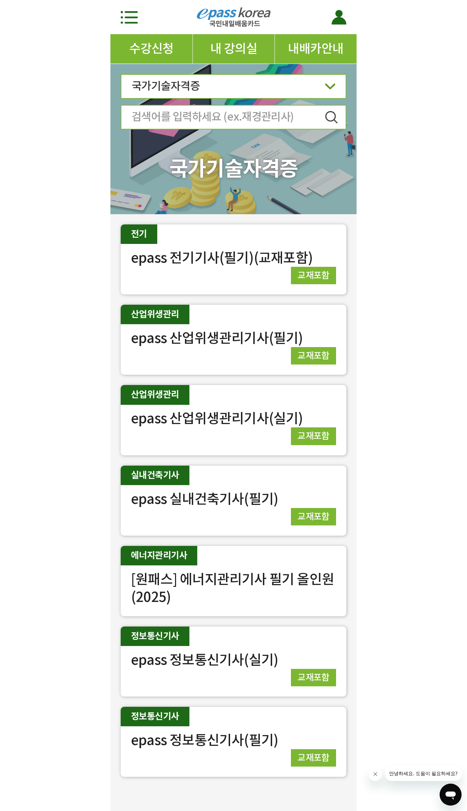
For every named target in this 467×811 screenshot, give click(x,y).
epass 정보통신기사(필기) (204, 740)
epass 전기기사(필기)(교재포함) (222, 257)
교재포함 (313, 275)
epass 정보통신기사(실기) (204, 660)
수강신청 (151, 48)
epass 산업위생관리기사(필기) (217, 338)
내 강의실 (233, 48)
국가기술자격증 (166, 86)
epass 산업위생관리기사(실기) (217, 418)
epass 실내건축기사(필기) (204, 499)
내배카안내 (315, 48)
